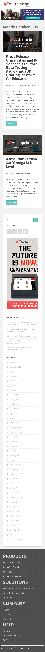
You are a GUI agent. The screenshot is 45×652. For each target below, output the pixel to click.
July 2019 (12, 413)
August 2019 (14, 409)
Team (6, 609)
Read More (12, 124)
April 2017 (13, 488)
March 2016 (14, 511)
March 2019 (14, 423)
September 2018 (15, 432)
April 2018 (13, 451)
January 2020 (14, 399)
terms (27, 648)
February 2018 (15, 455)
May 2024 (13, 376)
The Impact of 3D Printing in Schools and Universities (21, 342)
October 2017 (14, 469)
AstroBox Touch (11, 567)
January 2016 (14, 520)
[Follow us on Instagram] (25, 231)
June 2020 (13, 385)
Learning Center (11, 635)
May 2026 (13, 362)
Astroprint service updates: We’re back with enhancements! (21, 348)
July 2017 (12, 483)
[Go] (35, 220)
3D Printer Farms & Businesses (19, 588)
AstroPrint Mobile (12, 576)
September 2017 (15, 474)
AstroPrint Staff (29, 85)
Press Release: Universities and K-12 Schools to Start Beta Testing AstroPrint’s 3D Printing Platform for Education (21, 67)
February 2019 (15, 427)
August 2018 (14, 437)
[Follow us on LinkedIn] (20, 231)
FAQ (5, 640)
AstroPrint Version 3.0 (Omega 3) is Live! (21, 163)
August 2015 (14, 530)
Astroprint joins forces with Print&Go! (21, 336)
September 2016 (15, 497)
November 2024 (15, 367)
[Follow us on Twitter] (14, 231)
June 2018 (13, 441)
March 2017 (14, 493)
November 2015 (15, 525)
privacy (20, 648)
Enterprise (8, 597)
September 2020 (15, 381)
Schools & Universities (14, 593)
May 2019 (13, 418)
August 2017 (14, 479)
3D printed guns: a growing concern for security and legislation (22, 330)
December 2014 (15, 539)
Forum (6, 631)
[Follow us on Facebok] (9, 231)
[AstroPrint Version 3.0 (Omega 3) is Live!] (22, 145)
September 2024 (15, 371)
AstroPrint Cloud (11, 562)
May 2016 (13, 507)
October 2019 (14, 404)
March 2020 (14, 395)
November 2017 (15, 465)
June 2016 (13, 502)
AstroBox (7, 571)
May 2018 (13, 446)
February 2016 (15, 516)
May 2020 (13, 390)
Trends (6, 614)
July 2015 (12, 534)
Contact (7, 618)
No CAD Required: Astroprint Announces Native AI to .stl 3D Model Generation (22, 323)
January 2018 (14, 460)
